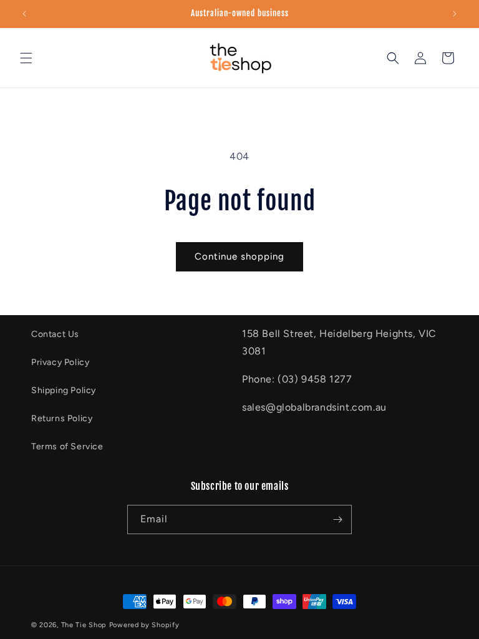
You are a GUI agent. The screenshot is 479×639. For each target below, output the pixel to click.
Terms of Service (67, 446)
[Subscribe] (337, 519)
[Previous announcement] (24, 13)
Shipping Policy (63, 390)
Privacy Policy (60, 362)
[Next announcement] (454, 13)
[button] (26, 58)
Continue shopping (239, 256)
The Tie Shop (84, 625)
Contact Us (55, 334)
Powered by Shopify (144, 625)
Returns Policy (61, 418)
